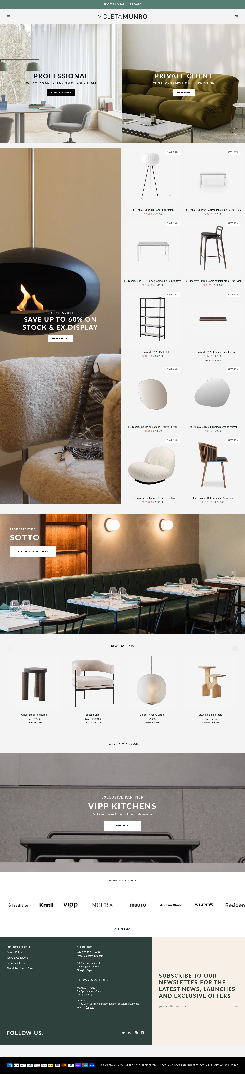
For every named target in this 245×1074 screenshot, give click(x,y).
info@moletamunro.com (90, 955)
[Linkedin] (142, 1032)
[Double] (210, 682)
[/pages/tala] (232, 905)
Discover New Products (122, 744)
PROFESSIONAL (114, 4)
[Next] (235, 648)
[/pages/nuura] (15, 905)
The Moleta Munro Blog (20, 968)
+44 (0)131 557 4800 (89, 952)
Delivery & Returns (17, 963)
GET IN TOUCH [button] (86, 947)
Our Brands (122, 929)
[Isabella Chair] (93, 682)
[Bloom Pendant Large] (152, 682)
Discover (122, 825)
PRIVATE (135, 4)
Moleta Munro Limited (118, 1065)
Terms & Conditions (17, 957)
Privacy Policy (14, 952)
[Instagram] (136, 1032)
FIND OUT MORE (61, 92)
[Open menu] (12, 16)
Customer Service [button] (19, 947)
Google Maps (84, 970)
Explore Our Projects (33, 551)
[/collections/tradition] (181, 905)
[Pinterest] (129, 1032)
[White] (152, 682)
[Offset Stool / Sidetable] (34, 682)
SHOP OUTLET (60, 338)
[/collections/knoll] (208, 905)
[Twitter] (123, 1032)
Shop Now (184, 92)
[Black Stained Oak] (34, 682)
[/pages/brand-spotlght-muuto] (50, 905)
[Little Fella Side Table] (210, 682)
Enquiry (90, 1007)
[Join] (234, 1006)
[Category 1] (93, 682)
